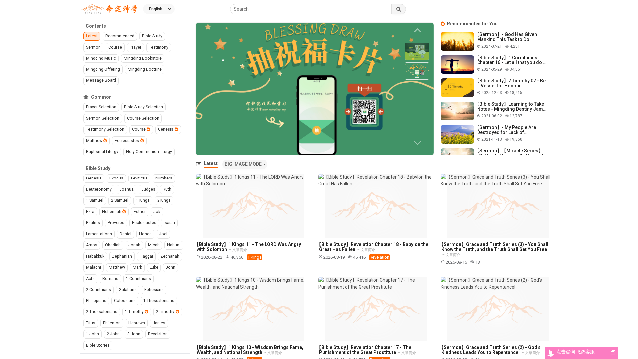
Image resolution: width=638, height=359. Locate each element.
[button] (419, 143)
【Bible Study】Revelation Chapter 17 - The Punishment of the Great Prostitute (364, 350)
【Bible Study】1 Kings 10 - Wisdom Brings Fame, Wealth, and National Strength (248, 350)
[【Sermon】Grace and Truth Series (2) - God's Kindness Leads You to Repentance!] (498, 309)
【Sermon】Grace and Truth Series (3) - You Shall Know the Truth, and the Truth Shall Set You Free (493, 247)
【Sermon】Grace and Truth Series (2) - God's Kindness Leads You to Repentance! (490, 350)
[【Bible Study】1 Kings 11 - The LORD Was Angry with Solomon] (253, 206)
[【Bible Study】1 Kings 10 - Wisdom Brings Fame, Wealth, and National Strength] (253, 309)
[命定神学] (109, 9)
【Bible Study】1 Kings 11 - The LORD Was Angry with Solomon (247, 247)
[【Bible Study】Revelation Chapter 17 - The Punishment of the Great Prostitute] (376, 309)
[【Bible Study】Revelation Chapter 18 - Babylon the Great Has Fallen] (376, 206)
